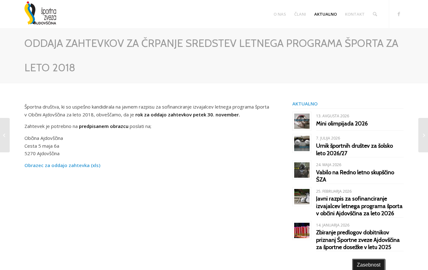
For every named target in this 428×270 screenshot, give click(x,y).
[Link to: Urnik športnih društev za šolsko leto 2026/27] (302, 143)
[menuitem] (279, 14)
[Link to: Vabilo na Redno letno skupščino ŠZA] (302, 170)
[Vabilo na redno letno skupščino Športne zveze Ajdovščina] (5, 135)
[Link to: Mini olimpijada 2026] (302, 121)
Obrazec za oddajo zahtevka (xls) (62, 165)
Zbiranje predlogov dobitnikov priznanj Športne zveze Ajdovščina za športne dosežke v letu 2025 (358, 240)
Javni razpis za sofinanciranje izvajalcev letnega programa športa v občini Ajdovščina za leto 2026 (359, 206)
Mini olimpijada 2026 (342, 123)
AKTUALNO (305, 103)
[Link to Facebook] (399, 13)
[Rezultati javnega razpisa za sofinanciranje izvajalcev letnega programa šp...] (423, 135)
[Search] (375, 14)
